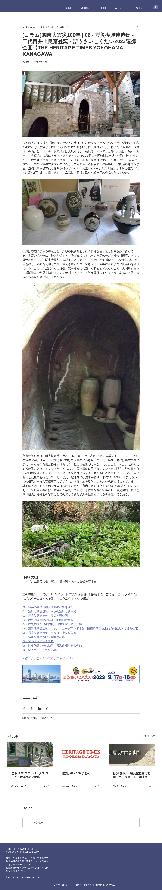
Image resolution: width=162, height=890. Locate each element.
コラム (26, 697)
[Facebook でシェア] (23, 708)
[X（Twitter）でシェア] (31, 708)
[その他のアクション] (138, 27)
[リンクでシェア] (47, 708)
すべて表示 (149, 735)
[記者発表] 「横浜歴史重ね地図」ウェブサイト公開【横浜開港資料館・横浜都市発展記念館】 (131, 775)
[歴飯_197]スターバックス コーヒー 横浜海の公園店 (29, 775)
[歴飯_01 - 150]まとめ (76, 773)
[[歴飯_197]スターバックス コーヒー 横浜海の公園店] (30, 754)
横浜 (35, 697)
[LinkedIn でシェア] (39, 708)
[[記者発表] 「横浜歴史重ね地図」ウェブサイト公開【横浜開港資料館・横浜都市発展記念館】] (132, 754)
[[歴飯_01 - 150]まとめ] (81, 754)
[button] (156, 6)
